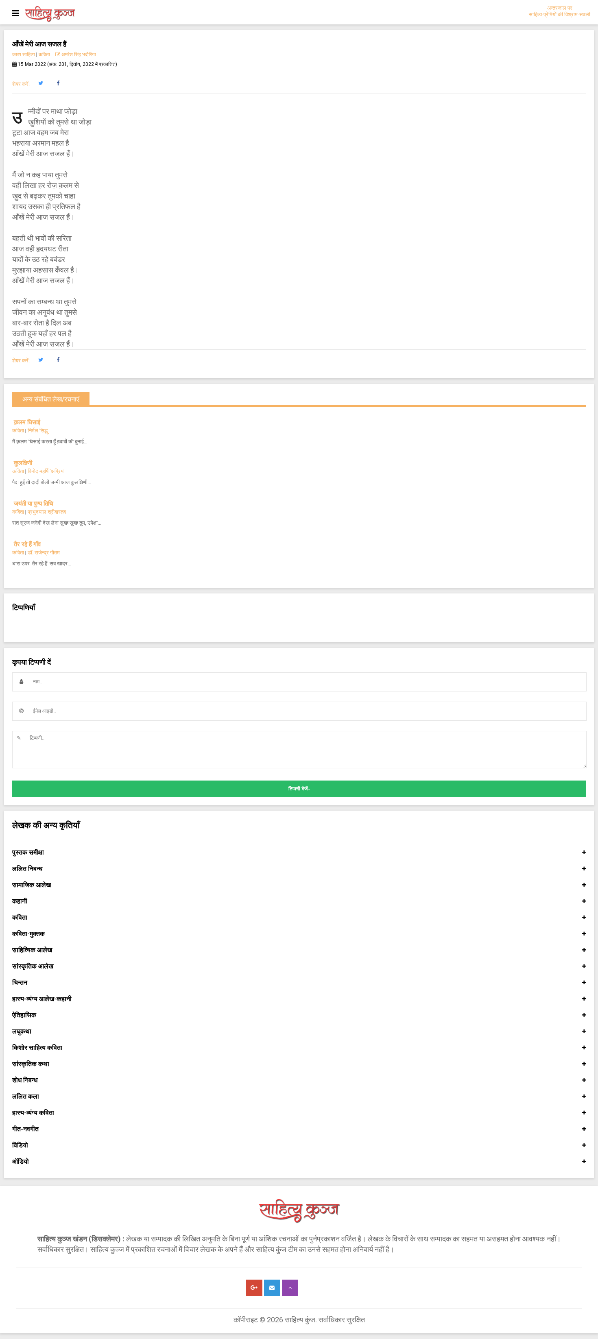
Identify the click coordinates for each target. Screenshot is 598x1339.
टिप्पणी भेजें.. (299, 789)
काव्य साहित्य (23, 54)
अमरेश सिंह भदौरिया (78, 54)
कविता (44, 54)
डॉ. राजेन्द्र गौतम (44, 553)
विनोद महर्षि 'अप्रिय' (46, 471)
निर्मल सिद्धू (38, 430)
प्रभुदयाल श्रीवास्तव (47, 512)
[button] (40, 83)
